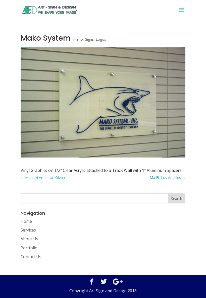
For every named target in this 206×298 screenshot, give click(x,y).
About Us (29, 239)
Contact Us (31, 256)
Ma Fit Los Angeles (167, 177)
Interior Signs (83, 39)
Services (28, 230)
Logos (101, 39)
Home (26, 221)
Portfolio (29, 248)
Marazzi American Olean (43, 177)
